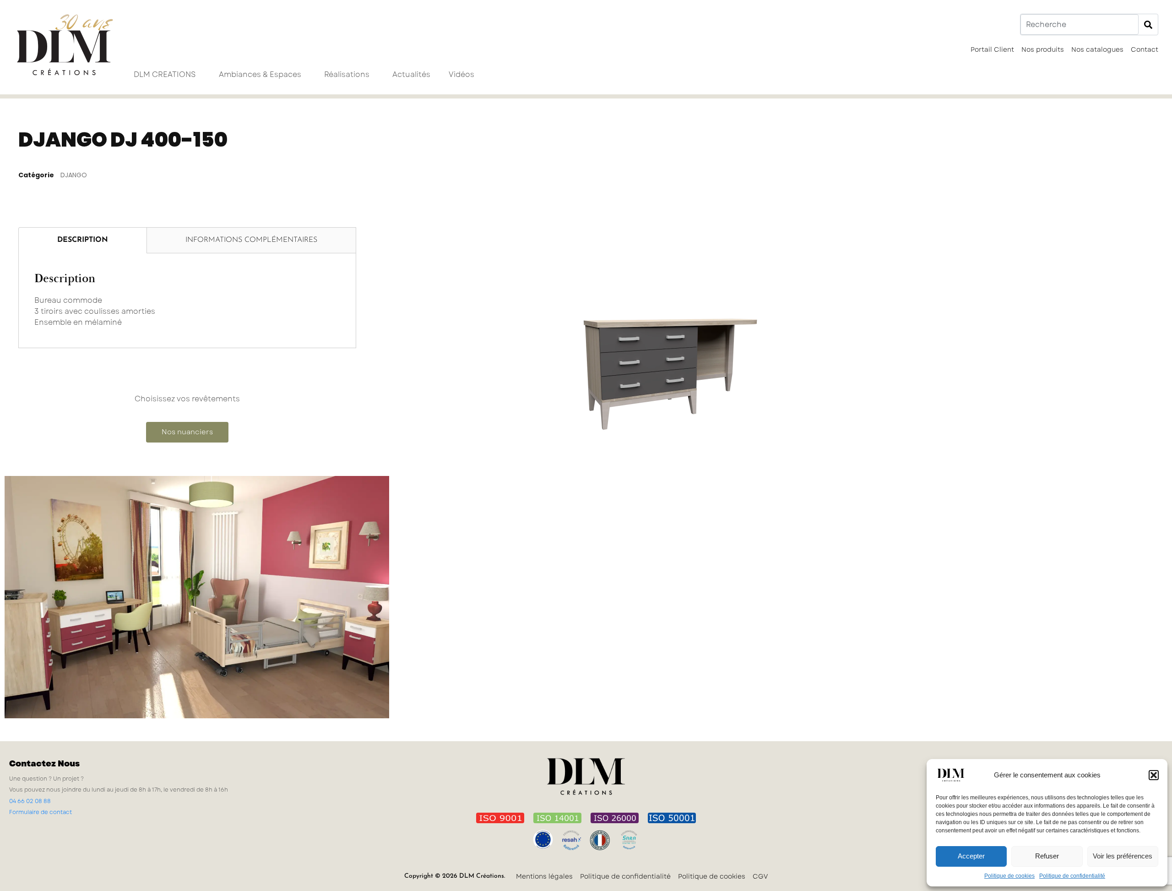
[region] (759, 341)
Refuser (1047, 856)
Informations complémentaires (251, 240)
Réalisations (346, 74)
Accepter (971, 856)
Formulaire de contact (40, 812)
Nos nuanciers (187, 432)
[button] (1153, 775)
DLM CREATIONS (165, 74)
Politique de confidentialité (1072, 876)
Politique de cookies (1009, 876)
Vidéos (461, 74)
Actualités (411, 74)
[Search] (1148, 24)
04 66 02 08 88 (30, 801)
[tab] (82, 240)
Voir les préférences (1122, 856)
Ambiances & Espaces (260, 74)
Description (82, 240)
